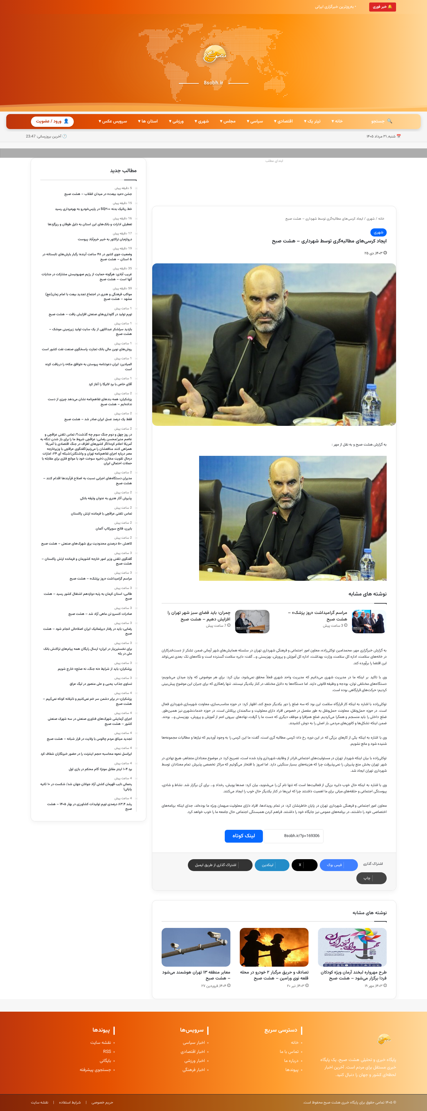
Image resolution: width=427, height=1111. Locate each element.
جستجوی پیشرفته (95, 1070)
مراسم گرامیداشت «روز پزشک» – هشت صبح (317, 616)
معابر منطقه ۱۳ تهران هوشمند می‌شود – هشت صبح (196, 975)
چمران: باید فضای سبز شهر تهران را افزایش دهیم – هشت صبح (199, 616)
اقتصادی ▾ (283, 121)
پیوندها (292, 1070)
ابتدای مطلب (274, 161)
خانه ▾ (337, 121)
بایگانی (105, 1061)
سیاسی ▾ (255, 121)
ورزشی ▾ (176, 121)
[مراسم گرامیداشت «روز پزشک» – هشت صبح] (369, 621)
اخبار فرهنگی (194, 1070)
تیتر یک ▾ (312, 121)
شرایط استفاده (70, 1102)
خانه (381, 219)
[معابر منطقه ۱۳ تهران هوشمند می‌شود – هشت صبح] (196, 947)
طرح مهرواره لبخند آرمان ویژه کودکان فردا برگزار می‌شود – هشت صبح (354, 975)
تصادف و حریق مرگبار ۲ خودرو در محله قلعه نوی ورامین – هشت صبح (274, 975)
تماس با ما (289, 1052)
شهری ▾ (202, 121)
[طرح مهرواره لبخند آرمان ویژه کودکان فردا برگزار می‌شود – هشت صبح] (352, 947)
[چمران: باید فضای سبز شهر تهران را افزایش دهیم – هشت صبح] (252, 621)
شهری (371, 219)
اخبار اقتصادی (193, 1052)
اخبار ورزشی (194, 1061)
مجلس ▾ (228, 121)
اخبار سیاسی (194, 1043)
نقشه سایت (100, 1043)
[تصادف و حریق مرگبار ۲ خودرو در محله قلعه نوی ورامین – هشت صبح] (274, 947)
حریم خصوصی (102, 1102)
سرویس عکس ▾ (113, 121)
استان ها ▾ (148, 121)
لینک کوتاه (244, 836)
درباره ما (291, 1061)
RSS (107, 1052)
